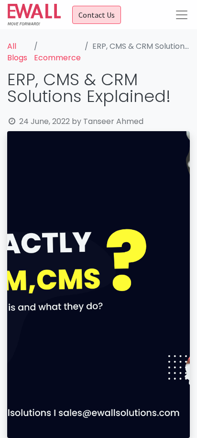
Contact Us (96, 15)
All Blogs (17, 52)
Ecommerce (57, 57)
